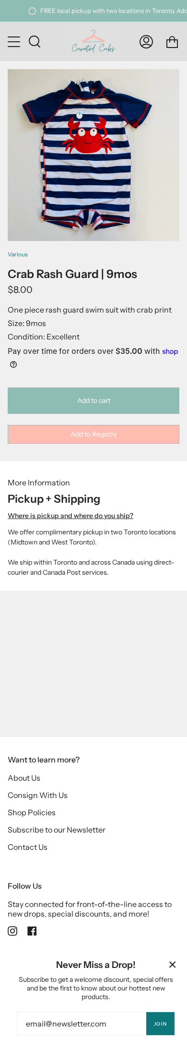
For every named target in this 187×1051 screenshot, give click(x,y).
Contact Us (27, 847)
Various (18, 254)
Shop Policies (32, 812)
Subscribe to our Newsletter (56, 829)
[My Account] (146, 41)
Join (160, 1024)
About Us (24, 778)
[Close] (172, 964)
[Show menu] (15, 42)
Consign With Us (38, 795)
